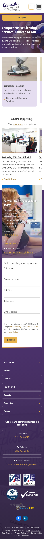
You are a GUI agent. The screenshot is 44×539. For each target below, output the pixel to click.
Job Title (8, 290)
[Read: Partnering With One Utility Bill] (19, 140)
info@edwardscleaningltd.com (18, 252)
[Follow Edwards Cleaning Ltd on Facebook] (18, 518)
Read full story (10, 179)
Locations (7, 379)
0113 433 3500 (11, 244)
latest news (18, 124)
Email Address (10, 312)
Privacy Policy (15, 327)
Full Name (8, 268)
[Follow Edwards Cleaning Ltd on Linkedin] (25, 518)
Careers (7, 411)
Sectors (7, 370)
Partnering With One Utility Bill (16, 157)
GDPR (28, 530)
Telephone (9, 301)
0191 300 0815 (11, 235)
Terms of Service (31, 327)
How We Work (9, 387)
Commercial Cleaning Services (16, 99)
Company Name (12, 279)
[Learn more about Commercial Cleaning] (19, 69)
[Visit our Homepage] (11, 6)
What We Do (9, 362)
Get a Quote (22, 18)
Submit (12, 340)
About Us (7, 395)
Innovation (8, 403)
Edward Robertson (21, 536)
